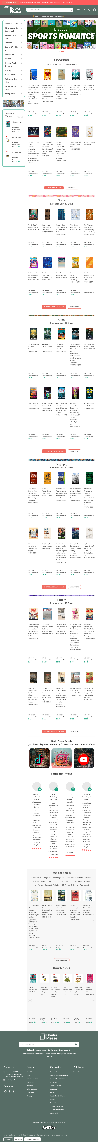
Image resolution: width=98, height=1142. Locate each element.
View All (76, 1072)
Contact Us (30, 1082)
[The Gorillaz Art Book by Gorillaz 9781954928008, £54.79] (33, 214)
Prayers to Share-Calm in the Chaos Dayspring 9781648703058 (88, 910)
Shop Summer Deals (54, 188)
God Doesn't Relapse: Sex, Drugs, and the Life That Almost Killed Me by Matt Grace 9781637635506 (33, 495)
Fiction (8, 59)
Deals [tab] (49, 64)
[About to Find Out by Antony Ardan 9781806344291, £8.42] (47, 333)
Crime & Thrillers (11, 48)
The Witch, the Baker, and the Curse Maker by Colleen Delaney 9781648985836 (89, 229)
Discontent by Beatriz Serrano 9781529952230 (61, 275)
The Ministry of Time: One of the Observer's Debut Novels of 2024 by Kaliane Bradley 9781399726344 (47, 149)
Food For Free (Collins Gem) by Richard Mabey (55, 991)
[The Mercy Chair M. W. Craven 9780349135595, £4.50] (89, 74)
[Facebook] (13, 1091)
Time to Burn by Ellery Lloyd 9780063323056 (33, 406)
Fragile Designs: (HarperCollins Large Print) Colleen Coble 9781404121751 (61, 910)
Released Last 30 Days (61, 203)
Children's (9, 43)
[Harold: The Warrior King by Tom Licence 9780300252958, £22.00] (47, 478)
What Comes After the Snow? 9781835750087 (75, 227)
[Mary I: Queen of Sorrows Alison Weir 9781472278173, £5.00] (75, 131)
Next (22, 116)
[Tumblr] (9, 1091)
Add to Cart (18, 134)
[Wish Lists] (89, 9)
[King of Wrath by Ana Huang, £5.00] (89, 131)
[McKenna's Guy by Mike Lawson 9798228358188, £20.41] (89, 393)
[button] (13, 104)
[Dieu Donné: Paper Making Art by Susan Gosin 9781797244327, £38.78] (47, 262)
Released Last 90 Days (61, 323)
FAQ (28, 1075)
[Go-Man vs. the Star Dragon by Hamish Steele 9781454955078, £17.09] (33, 262)
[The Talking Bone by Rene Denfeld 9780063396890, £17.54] (89, 333)
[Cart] (94, 9)
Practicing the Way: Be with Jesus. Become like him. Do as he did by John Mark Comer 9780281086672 (61, 92)
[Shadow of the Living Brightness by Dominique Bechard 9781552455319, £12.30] (61, 214)
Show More (72, 188)
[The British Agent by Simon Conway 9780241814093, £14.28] (33, 333)
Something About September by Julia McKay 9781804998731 (75, 277)
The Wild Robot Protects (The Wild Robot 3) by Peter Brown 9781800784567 (75, 89)
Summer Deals (11, 24)
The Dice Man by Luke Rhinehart (33, 989)
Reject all (18, 1139)
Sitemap (29, 1096)
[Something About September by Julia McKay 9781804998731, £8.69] (75, 262)
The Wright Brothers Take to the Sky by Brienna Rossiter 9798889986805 (47, 628)
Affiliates (30, 1086)
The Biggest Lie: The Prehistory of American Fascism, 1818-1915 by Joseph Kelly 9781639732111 (47, 695)
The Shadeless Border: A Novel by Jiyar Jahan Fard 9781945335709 (89, 277)
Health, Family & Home (11, 64)
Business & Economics (11, 36)
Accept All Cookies (32, 1139)
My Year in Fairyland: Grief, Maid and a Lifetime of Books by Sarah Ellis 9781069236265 (89, 550)
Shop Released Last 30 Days (54, 307)
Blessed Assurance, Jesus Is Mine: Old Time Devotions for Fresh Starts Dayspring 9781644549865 (75, 912)
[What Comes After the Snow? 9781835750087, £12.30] (75, 214)
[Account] (85, 9)
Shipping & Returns (33, 1079)
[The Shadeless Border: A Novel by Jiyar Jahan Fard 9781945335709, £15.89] (89, 262)
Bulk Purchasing (32, 1089)
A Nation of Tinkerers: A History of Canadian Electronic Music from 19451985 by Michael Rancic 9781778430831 (89, 498)
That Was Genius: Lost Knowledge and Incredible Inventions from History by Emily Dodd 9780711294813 (33, 631)
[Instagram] (5, 1091)
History (8, 70)
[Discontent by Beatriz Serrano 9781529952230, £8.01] (61, 262)
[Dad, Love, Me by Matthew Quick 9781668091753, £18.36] (47, 533)
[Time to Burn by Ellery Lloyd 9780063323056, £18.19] (33, 393)
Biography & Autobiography (11, 29)
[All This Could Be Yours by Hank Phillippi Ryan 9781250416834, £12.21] (47, 393)
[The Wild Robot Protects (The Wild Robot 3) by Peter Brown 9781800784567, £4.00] (75, 74)
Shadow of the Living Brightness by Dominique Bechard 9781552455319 (61, 229)
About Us (30, 1072)
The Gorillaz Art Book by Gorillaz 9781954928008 (33, 227)
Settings (8, 1139)
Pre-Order (34, 955)
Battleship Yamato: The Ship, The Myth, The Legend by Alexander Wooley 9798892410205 (89, 631)
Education (9, 54)
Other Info (30, 1092)
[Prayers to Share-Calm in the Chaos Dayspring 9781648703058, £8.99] (89, 895)
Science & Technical (11, 80)
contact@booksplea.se (13, 1080)
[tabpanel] (61, 34)
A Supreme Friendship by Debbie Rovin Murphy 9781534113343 (32, 548)
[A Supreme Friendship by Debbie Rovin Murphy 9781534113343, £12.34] (33, 533)
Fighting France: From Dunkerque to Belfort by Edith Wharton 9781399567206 (61, 628)
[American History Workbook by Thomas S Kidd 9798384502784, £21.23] (75, 677)
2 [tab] (59, 51)
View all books (61, 960)
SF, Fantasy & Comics (11, 87)
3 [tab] (62, 51)
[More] (21, 23)
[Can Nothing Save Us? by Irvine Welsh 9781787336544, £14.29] (61, 333)
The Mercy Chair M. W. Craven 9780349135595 (89, 87)
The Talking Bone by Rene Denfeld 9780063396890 (89, 346)
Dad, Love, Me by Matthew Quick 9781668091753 (47, 546)
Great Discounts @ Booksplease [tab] (64, 64)
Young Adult (10, 93)
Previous (19, 116)
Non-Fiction (10, 75)
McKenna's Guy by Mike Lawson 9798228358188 (89, 406)
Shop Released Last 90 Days (54, 451)
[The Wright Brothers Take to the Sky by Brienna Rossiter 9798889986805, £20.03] (47, 614)
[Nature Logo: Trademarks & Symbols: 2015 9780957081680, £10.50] (47, 214)
